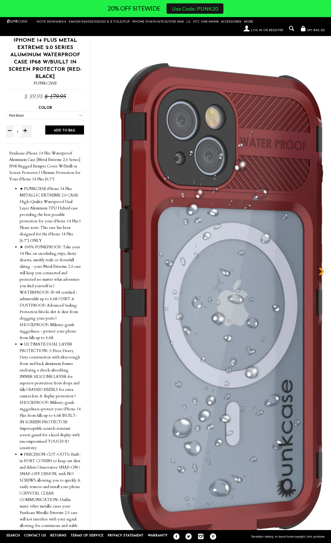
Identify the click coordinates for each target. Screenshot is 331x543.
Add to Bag (64, 130)
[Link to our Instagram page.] (199, 536)
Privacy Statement (126, 535)
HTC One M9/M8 (205, 21)
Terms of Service (87, 535)
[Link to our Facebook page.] (175, 536)
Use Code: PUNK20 (195, 8)
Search (13, 535)
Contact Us (35, 535)
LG (188, 21)
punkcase (319, 536)
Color (45, 108)
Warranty (158, 535)
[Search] (290, 28)
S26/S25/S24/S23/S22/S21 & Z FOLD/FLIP (99, 21)
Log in (256, 30)
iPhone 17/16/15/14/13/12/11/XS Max (158, 21)
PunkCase (45, 83)
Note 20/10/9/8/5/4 (51, 21)
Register (276, 30)
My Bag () (315, 30)
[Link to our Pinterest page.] (211, 536)
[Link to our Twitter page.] (187, 536)
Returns (58, 535)
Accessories (231, 21)
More (248, 21)
